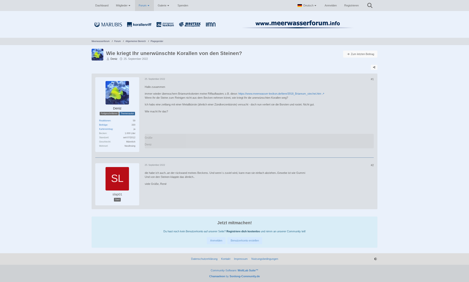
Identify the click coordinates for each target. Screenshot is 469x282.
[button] (307, 5)
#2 (372, 165)
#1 (372, 79)
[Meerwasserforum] (234, 30)
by (234, 276)
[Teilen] (374, 67)
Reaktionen (105, 120)
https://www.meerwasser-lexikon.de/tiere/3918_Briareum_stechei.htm (279, 93)
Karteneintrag (106, 129)
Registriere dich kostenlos (243, 231)
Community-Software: (234, 270)
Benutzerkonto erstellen (245, 240)
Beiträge (103, 125)
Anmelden (331, 5)
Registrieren (351, 5)
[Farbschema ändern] (375, 259)
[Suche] (370, 5)
